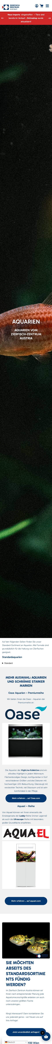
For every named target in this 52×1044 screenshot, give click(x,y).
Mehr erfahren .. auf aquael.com (26, 901)
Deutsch (11, 1042)
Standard (8, 663)
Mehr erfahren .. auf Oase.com (26, 798)
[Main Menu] (47, 5)
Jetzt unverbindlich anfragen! (26, 1032)
